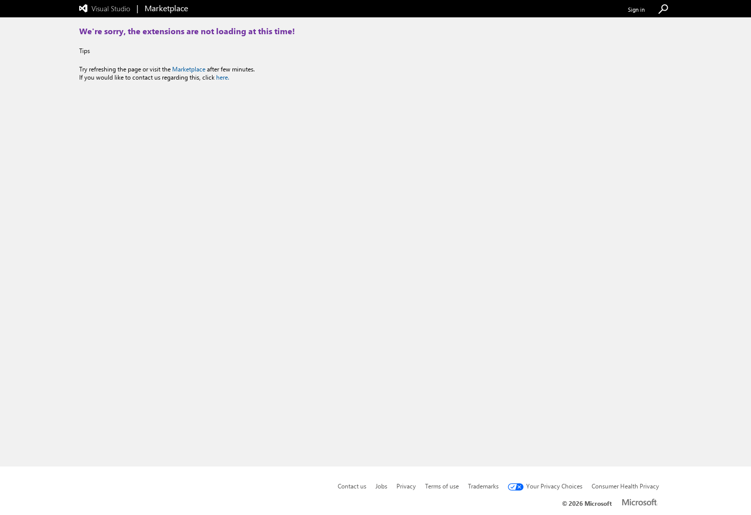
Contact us (352, 486)
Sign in (636, 9)
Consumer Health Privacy (625, 486)
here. (222, 77)
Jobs (381, 486)
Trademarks (483, 486)
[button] (663, 9)
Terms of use (442, 486)
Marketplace (188, 69)
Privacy (406, 486)
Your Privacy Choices (554, 486)
